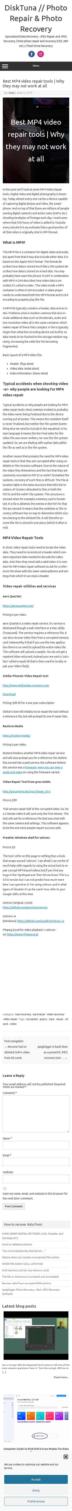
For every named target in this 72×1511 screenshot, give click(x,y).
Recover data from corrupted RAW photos (26, 1283)
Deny (36, 1490)
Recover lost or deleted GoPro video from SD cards (17, 1052)
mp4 (51, 1019)
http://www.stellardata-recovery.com (26, 685)
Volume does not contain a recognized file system (30, 1257)
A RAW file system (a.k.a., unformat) (22, 1263)
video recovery (55, 1014)
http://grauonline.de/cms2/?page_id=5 (27, 791)
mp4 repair (39, 1014)
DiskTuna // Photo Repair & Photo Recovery (36, 18)
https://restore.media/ (16, 735)
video (13, 1023)
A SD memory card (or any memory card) (25, 1270)
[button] (66, 1457)
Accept (36, 1479)
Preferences (36, 1501)
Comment (10, 1093)
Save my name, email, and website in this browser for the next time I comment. (35, 1196)
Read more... (61, 1377)
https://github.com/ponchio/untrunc (25, 907)
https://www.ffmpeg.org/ (22, 934)
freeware (31, 767)
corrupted (32, 1019)
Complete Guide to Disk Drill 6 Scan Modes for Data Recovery (36, 1450)
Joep (11, 92)
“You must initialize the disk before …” (24, 1251)
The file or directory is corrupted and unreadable (30, 1276)
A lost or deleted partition (17, 1244)
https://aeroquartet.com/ (18, 606)
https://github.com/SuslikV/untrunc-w (40, 921)
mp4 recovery (23, 1014)
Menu (36, 65)
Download (9, 694)
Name (7, 1138)
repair (59, 1019)
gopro (43, 1019)
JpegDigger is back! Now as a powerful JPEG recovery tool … (52, 1052)
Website (8, 1172)
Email (7, 1155)
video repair (10, 1019)
